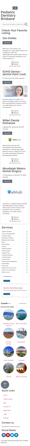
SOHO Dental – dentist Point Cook (14, 73)
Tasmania (21, 360)
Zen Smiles (9, 38)
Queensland (21, 342)
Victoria (8, 376)
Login (5, 414)
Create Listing (7, 399)
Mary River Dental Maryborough (12, 288)
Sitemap (5, 418)
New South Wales (21, 323)
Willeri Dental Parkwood (10, 122)
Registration (7, 410)
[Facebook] (4, 435)
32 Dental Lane (7, 276)
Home (5, 395)
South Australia (8, 360)
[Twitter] (12, 435)
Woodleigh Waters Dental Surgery (14, 170)
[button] (6, 281)
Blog (4, 403)
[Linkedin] (16, 435)
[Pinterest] (8, 435)
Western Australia (21, 376)
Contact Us (6, 406)
